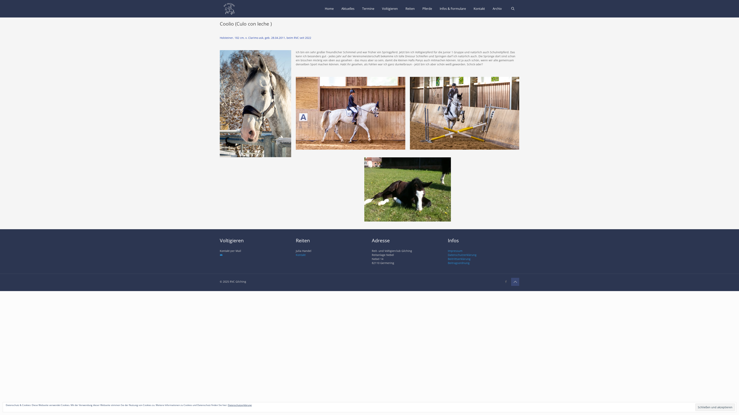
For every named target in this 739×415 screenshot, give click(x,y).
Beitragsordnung (459, 263)
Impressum (455, 251)
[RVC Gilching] (229, 8)
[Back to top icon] (515, 282)
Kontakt (301, 255)
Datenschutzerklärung (462, 255)
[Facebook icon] (505, 281)
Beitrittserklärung (459, 259)
